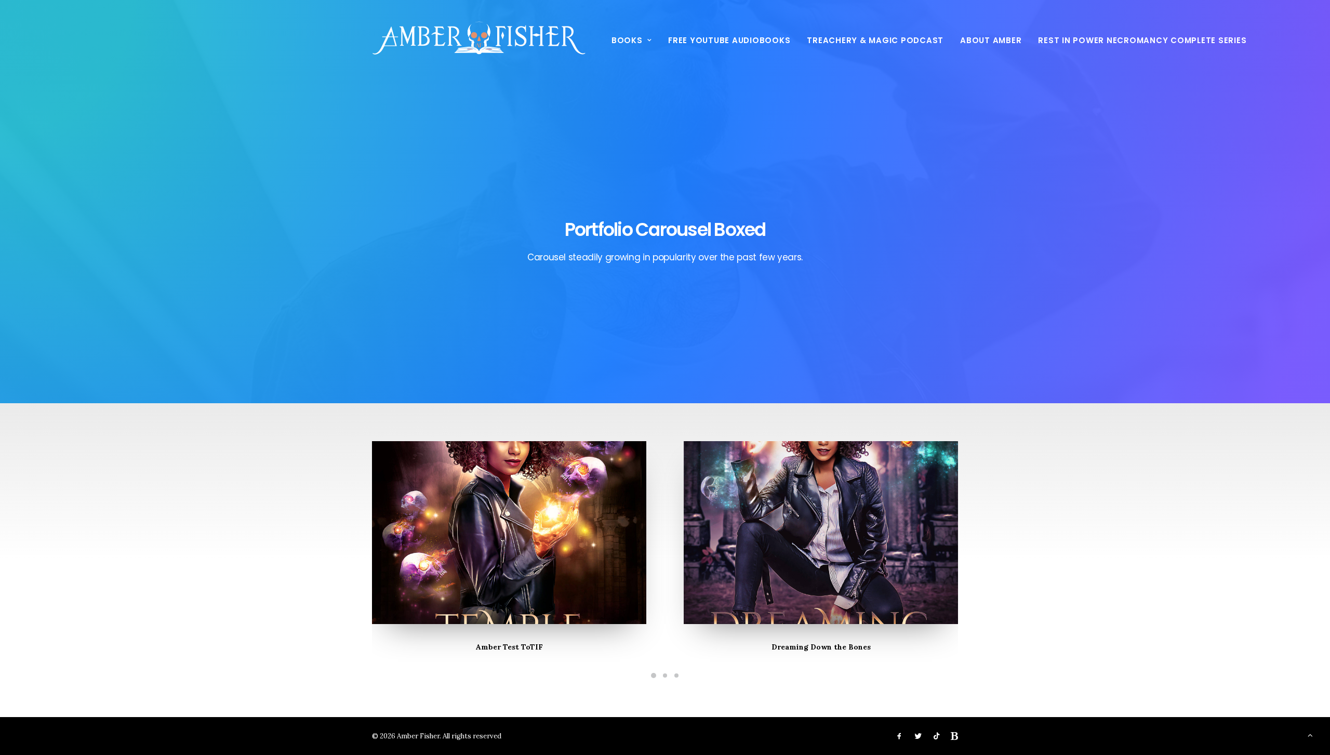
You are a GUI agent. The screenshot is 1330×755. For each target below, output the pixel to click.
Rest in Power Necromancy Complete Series (1142, 40)
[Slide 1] (653, 675)
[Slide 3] (676, 675)
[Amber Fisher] (479, 40)
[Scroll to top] (1310, 734)
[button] (509, 532)
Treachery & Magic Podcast (875, 40)
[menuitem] (635, 40)
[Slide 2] (665, 675)
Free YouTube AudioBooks (729, 40)
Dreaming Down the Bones (821, 647)
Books (627, 40)
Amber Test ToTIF (509, 647)
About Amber (990, 40)
